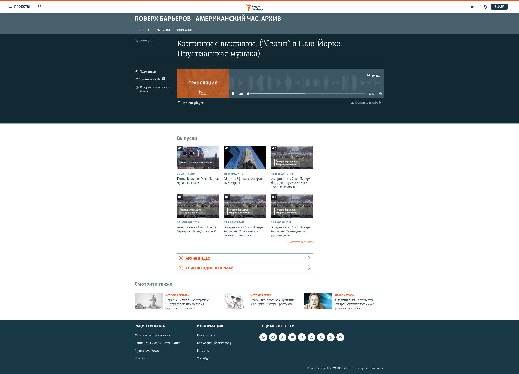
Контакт (141, 358)
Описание (184, 30)
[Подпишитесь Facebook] (273, 337)
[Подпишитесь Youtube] (292, 337)
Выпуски (163, 30)
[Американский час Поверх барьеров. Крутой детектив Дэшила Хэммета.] (292, 157)
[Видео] (473, 7)
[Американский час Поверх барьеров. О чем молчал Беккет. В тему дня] (245, 206)
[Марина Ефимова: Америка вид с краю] (245, 157)
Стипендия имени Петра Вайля (157, 343)
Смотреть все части (300, 242)
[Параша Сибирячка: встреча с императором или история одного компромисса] (149, 301)
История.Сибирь (177, 295)
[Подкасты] (331, 337)
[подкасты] (485, 7)
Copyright (204, 358)
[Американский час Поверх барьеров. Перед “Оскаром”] (198, 206)
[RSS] (321, 337)
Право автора (344, 295)
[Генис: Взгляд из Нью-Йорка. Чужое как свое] (198, 157)
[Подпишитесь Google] (263, 337)
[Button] (145, 72)
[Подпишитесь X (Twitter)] (282, 337)
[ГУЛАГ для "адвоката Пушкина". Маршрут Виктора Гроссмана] (234, 301)
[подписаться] (340, 337)
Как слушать (206, 335)
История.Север (260, 295)
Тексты (143, 30)
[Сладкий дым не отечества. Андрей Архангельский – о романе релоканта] (318, 301)
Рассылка (204, 351)
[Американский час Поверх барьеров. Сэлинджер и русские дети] (292, 206)
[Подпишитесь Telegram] (302, 337)
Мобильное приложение (152, 335)
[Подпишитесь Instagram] (311, 337)
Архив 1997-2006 (147, 351)
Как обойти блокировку (214, 343)
